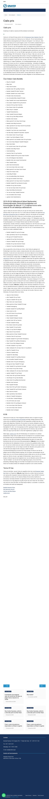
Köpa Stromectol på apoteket (18, 419)
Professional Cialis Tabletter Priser (33, 37)
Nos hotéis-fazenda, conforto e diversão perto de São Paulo (13, 711)
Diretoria (34, 795)
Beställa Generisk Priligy (9, 487)
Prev (7, 685)
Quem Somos (28, 795)
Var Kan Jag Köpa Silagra (9, 491)
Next (42, 685)
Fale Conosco (41, 795)
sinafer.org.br (13, 433)
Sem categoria (18, 24)
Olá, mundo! (30, 694)
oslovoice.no (6, 258)
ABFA (4, 1)
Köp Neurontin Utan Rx (8, 489)
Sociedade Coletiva (14, 797)
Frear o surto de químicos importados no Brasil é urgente (13, 725)
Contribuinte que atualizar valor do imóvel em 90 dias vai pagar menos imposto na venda (13, 697)
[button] (4, 795)
